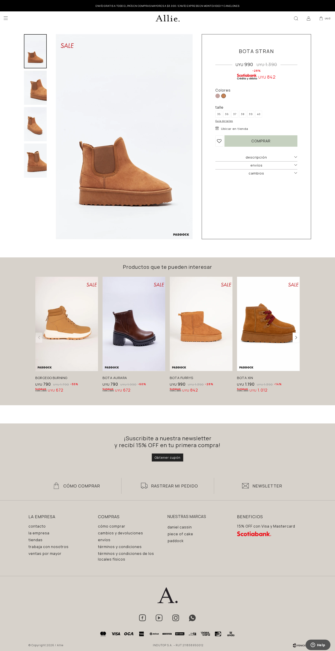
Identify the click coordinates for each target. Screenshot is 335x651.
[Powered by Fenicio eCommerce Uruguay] (300, 645)
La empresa (38, 533)
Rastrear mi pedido (174, 486)
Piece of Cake (180, 533)
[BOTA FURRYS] (201, 324)
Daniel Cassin (180, 527)
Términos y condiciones (120, 546)
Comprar (261, 141)
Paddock (176, 540)
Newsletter (267, 486)
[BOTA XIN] (268, 324)
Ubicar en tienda (234, 129)
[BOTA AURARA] (134, 324)
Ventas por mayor (45, 553)
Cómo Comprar (81, 486)
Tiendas (35, 539)
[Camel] (223, 96)
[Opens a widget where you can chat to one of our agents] (317, 645)
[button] (296, 18)
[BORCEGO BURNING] (66, 324)
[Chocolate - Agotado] (217, 96)
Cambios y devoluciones (120, 533)
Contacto (37, 526)
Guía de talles (224, 121)
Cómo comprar (111, 526)
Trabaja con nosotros (48, 546)
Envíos (104, 539)
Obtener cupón (167, 457)
